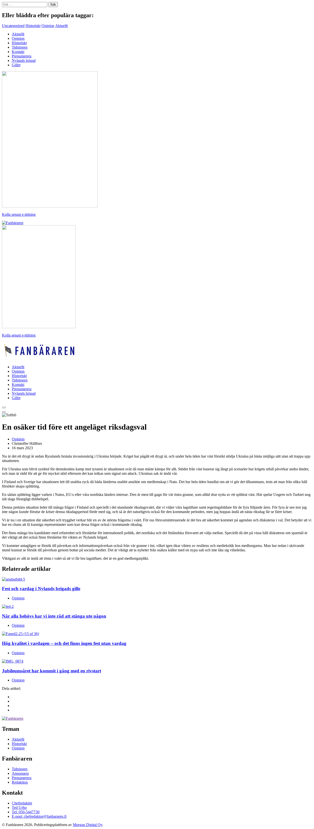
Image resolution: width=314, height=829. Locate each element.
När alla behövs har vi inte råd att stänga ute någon (54, 616)
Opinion (47, 26)
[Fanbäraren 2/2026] (50, 206)
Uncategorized (13, 26)
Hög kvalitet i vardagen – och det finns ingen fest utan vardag (64, 643)
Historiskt (33, 26)
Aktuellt (61, 26)
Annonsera (20, 773)
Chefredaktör (22, 803)
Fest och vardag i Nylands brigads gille (41, 588)
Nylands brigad (24, 60)
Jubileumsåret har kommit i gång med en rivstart (51, 670)
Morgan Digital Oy (87, 825)
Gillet (16, 65)
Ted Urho (19, 807)
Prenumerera (21, 56)
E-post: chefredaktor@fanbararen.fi (39, 816)
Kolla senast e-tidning (19, 214)
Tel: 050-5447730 (25, 812)
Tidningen (19, 47)
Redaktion (20, 782)
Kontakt (18, 52)
